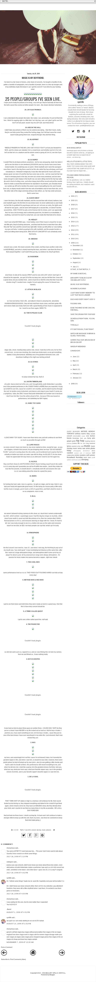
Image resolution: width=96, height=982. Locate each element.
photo (88, 448)
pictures (48, 830)
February (76, 373)
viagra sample (32, 939)
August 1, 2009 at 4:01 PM (18, 912)
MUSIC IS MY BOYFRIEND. (79, 284)
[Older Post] (62, 955)
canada (92, 433)
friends (69, 438)
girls (93, 438)
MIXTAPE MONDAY (88, 431)
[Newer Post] (4, 955)
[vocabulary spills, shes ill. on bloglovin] (74, 398)
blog (88, 434)
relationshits (70, 455)
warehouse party (76, 459)
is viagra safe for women (36, 934)
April (74, 365)
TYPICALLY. (74, 325)
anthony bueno (80, 434)
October (75, 254)
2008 (72, 384)
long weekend (90, 443)
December (76, 245)
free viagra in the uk (49, 932)
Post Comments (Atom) (18, 959)
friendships (75, 438)
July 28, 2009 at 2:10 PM (17, 857)
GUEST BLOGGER (73, 431)
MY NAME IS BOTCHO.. (78, 273)
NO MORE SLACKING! (78, 288)
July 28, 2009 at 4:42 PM (17, 873)
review (76, 455)
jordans (74, 443)
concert (33, 830)
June (74, 357)
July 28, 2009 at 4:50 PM (17, 894)
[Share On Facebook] (30, 835)
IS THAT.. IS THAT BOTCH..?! (80, 269)
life (79, 443)
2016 (72, 213)
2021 (72, 196)
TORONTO (70, 434)
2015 (72, 217)
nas (83, 448)
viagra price (29, 937)
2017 (72, 209)
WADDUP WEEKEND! (78, 346)
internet (92, 441)
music (44, 830)
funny (89, 438)
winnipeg (84, 460)
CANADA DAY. (75, 351)
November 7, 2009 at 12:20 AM (20, 942)
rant (93, 453)
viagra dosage (49, 934)
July (74, 267)
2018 (72, 205)
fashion (92, 436)
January (75, 378)
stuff (87, 455)
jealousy (69, 443)
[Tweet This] (23, 835)
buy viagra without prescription (32, 932)
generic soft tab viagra (14, 932)
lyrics (69, 446)
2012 (72, 230)
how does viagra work (20, 934)
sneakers (83, 455)
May (74, 361)
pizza (93, 450)
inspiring (87, 441)
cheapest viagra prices (41, 937)
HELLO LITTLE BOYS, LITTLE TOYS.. (79, 161)
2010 (72, 239)
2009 (72, 243)
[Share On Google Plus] (36, 835)
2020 (72, 200)
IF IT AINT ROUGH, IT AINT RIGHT (82, 329)
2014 (72, 222)
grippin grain (71, 441)
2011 (72, 234)
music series (77, 448)
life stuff (82, 443)
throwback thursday (75, 457)
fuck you (83, 438)
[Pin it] (42, 835)
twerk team (87, 457)
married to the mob (77, 446)
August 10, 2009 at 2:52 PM (19, 924)
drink (87, 436)
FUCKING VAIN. (75, 303)
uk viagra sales (19, 937)
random (70, 453)
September (76, 258)
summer (92, 455)
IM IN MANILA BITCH (74, 148)
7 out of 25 (27, 830)
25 (23, 830)
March (75, 369)
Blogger (52, 975)
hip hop (39, 830)
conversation (77, 436)
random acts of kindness (82, 453)
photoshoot (86, 450)
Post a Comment (6, 947)
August (75, 262)
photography (77, 450)
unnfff (93, 457)
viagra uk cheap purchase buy (17, 939)
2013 (72, 226)
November (76, 250)
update (69, 459)
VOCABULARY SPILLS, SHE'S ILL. (54, 973)
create (83, 436)
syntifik (9, 878)
